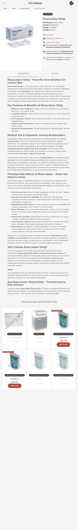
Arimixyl (39, 379)
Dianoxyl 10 (63, 338)
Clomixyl (63, 379)
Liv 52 (39, 338)
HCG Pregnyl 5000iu (14, 338)
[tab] (23, 74)
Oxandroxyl (15, 379)
